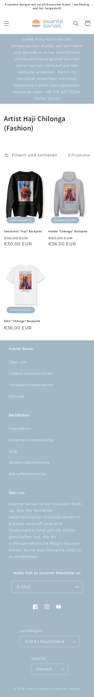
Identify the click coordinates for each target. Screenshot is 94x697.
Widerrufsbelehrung (29, 462)
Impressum (20, 428)
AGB (13, 451)
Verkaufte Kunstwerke (31, 385)
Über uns (18, 362)
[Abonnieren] (77, 587)
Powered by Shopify (64, 688)
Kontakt (17, 396)
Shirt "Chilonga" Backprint (22, 321)
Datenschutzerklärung (31, 440)
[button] (6, 23)
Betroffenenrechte (27, 474)
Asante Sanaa (37, 688)
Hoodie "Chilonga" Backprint (68, 231)
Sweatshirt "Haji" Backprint (23, 231)
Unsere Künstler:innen (31, 373)
